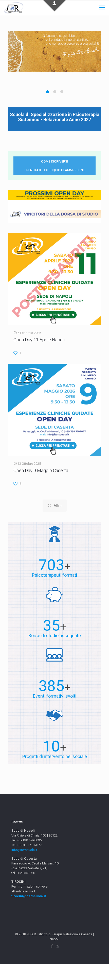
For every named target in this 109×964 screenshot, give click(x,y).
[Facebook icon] (52, 946)
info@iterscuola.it (24, 850)
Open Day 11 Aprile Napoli (39, 339)
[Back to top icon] (98, 953)
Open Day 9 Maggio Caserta (40, 470)
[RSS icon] (57, 946)
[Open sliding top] (54, 5)
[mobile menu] (102, 7)
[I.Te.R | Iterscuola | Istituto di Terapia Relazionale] (14, 7)
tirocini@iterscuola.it (28, 896)
